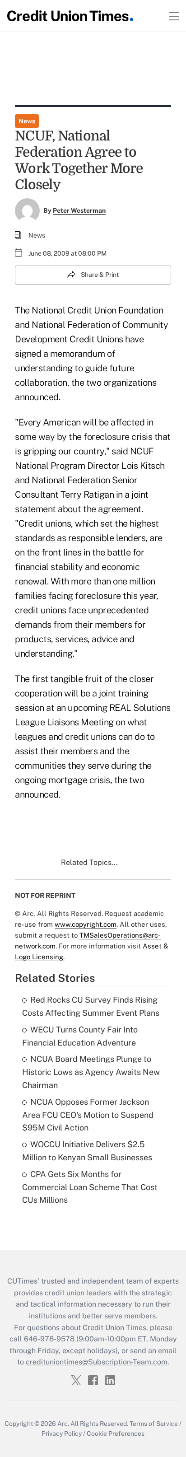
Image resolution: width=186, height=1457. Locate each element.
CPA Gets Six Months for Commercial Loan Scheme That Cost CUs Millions (90, 1187)
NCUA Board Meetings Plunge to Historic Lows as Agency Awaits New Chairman (91, 1072)
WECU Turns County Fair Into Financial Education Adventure (80, 1036)
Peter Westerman (79, 210)
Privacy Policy (62, 1433)
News (27, 121)
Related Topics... (89, 862)
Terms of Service (154, 1423)
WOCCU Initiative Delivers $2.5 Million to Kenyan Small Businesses (87, 1150)
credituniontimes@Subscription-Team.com (96, 1362)
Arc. (63, 1423)
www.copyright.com (85, 924)
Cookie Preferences (115, 1433)
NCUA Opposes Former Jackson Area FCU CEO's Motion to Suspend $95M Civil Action (87, 1115)
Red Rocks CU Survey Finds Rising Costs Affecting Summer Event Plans (90, 1006)
